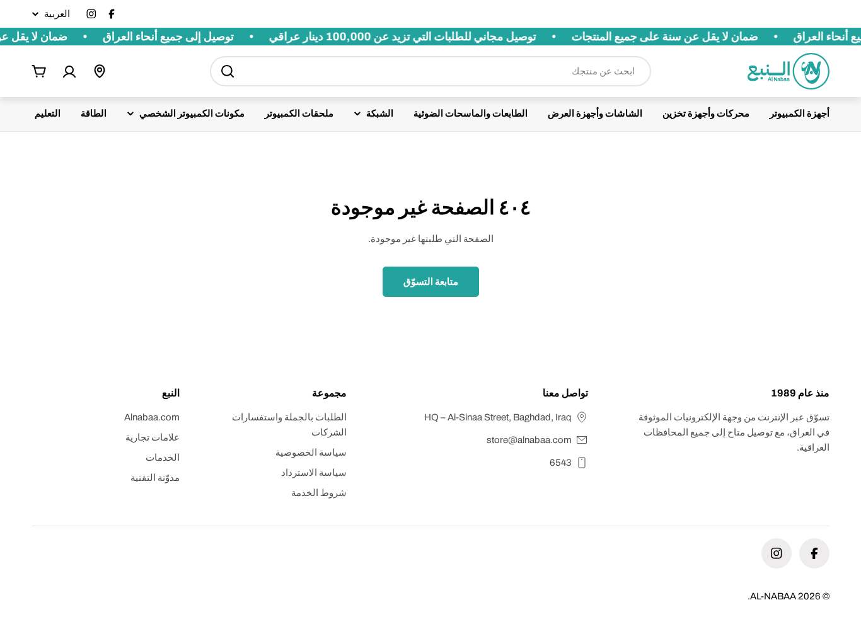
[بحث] (227, 71)
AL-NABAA (773, 596)
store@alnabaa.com (529, 440)
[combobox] (430, 71)
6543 (561, 463)
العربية (57, 14)
